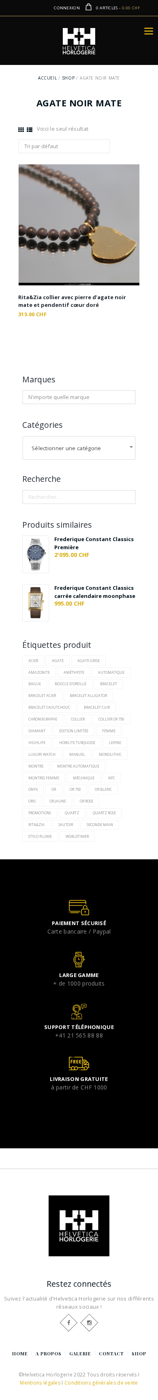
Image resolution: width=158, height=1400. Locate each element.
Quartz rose (104, 812)
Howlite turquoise (77, 742)
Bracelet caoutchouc (49, 707)
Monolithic (110, 754)
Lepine (115, 742)
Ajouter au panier (79, 232)
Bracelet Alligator (88, 695)
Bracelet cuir (97, 707)
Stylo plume (40, 836)
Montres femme (43, 778)
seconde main (100, 824)
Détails (79, 214)
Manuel (77, 754)
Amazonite (39, 672)
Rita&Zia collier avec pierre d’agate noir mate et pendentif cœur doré (72, 301)
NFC (111, 778)
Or (53, 789)
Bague (34, 683)
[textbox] (79, 448)
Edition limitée (73, 730)
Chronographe (42, 719)
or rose (86, 801)
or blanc (103, 789)
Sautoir (65, 824)
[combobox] (79, 448)
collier (78, 719)
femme (108, 730)
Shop (68, 78)
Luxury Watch (42, 754)
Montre (35, 766)
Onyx (33, 789)
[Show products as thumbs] (21, 130)
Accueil (47, 78)
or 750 (75, 789)
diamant (36, 730)
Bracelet (108, 683)
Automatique (111, 672)
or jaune (57, 801)
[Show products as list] (29, 130)
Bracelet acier (42, 695)
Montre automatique (78, 766)
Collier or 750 (111, 719)
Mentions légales (40, 1382)
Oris (32, 801)
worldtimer (77, 836)
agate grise (88, 660)
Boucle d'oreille (70, 683)
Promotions (39, 812)
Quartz (72, 812)
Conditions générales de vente (101, 1382)
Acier (33, 660)
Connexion (67, 8)
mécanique (83, 778)
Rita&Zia (36, 824)
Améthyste (74, 672)
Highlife (36, 742)
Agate (58, 660)
